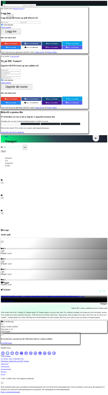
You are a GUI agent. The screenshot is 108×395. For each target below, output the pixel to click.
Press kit (3, 374)
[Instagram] (12, 353)
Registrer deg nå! (18, 8)
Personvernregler (5, 366)
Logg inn (10, 31)
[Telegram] (54, 353)
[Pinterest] (17, 353)
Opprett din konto (16, 86)
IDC (6, 136)
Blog (22, 358)
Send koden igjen (6, 132)
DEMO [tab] (7, 165)
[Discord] (40, 353)
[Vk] (31, 353)
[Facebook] (3, 353)
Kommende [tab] (9, 163)
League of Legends (7, 301)
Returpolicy (4, 372)
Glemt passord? (6, 27)
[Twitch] (26, 353)
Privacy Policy (52, 52)
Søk (25, 147)
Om (2, 358)
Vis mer (4, 216)
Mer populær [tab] (9, 155)
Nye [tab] (6, 160)
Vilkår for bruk (4, 364)
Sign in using (11, 43)
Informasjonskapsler (6, 369)
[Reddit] (45, 353)
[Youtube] (21, 353)
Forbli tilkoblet (8, 25)
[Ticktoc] (35, 353)
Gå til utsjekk (6, 332)
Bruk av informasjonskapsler (10, 392)
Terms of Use (39, 52)
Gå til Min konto (6, 343)
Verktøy (11, 358)
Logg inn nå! (14, 56)
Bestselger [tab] (8, 158)
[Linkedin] (49, 353)
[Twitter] (7, 353)
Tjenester (5, 358)
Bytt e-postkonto (18, 132)
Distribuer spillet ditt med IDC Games (15, 361)
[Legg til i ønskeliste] (2, 183)
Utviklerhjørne (17, 358)
